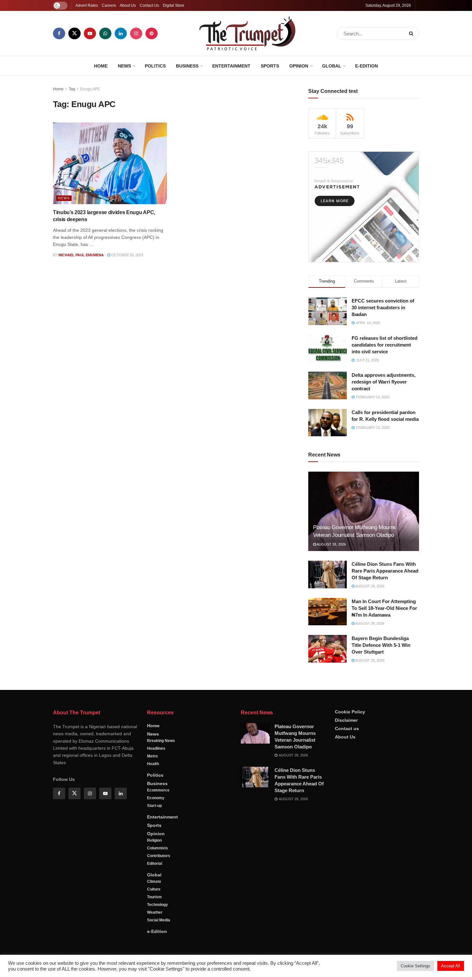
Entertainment (231, 65)
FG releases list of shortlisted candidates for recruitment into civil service (384, 344)
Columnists (157, 848)
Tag (72, 89)
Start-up (154, 805)
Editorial (154, 863)
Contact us (347, 728)
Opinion (298, 65)
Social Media (158, 920)
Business (187, 65)
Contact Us (149, 5)
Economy (155, 798)
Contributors (158, 856)
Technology (157, 904)
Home (101, 65)
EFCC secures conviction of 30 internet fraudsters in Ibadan (383, 307)
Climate (154, 881)
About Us (128, 5)
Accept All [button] (450, 965)
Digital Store (173, 5)
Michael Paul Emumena (81, 255)
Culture (154, 889)
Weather (154, 912)
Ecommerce (158, 790)
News (124, 65)
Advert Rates (86, 5)
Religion (154, 840)
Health (153, 764)
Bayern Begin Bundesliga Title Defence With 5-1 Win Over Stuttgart (381, 645)
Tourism (154, 897)
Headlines (156, 748)
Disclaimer (346, 720)
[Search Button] (412, 33)
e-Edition (366, 65)
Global (331, 65)
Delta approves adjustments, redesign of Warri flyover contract (383, 381)
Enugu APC (90, 89)
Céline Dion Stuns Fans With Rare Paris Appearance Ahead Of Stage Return (385, 570)
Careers (109, 5)
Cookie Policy (350, 711)
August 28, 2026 (331, 544)
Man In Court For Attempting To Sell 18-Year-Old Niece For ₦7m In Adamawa (384, 608)
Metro (152, 756)
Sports (270, 65)
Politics (155, 65)
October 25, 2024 (126, 255)
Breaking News (161, 740)
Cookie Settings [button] (415, 965)
